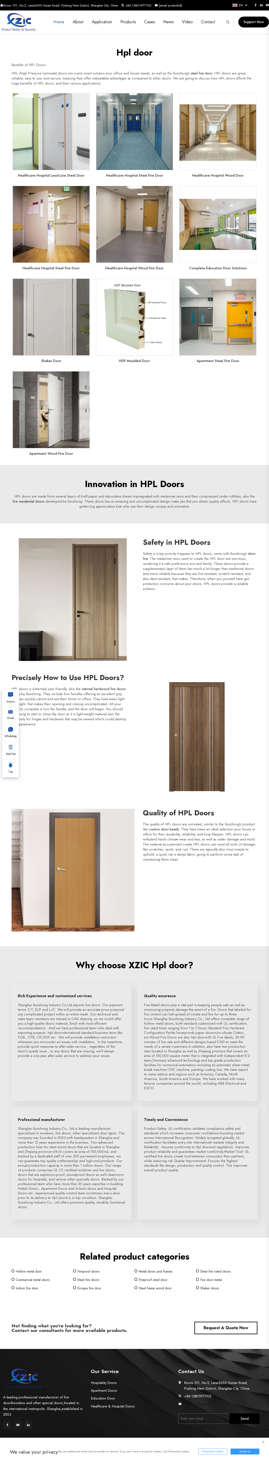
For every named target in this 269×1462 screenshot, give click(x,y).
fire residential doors (28, 501)
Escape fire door (89, 1288)
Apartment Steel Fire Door (217, 360)
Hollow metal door (29, 1271)
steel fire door (201, 73)
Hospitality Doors (104, 1382)
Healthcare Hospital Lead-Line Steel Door (51, 175)
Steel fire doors (88, 1279)
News (168, 22)
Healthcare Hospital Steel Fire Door (134, 175)
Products (128, 22)
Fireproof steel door (153, 1279)
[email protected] (197, 1404)
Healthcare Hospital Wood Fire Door (134, 268)
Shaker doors (209, 1288)
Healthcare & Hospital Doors (113, 1406)
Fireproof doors (88, 1271)
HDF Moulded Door (134, 360)
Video (187, 22)
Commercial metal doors (33, 1279)
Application (102, 22)
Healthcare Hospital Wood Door (218, 175)
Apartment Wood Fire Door (51, 453)
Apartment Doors (104, 1390)
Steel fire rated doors (215, 1271)
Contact (208, 22)
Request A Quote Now (226, 1328)
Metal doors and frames (156, 1271)
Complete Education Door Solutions (218, 268)
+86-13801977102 (138, 5)
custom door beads (164, 829)
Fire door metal (211, 1279)
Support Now (254, 22)
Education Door (103, 1398)
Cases (149, 22)
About (78, 22)
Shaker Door (51, 360)
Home (58, 22)
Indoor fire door (27, 1288)
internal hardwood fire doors (104, 688)
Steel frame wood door (155, 1288)
